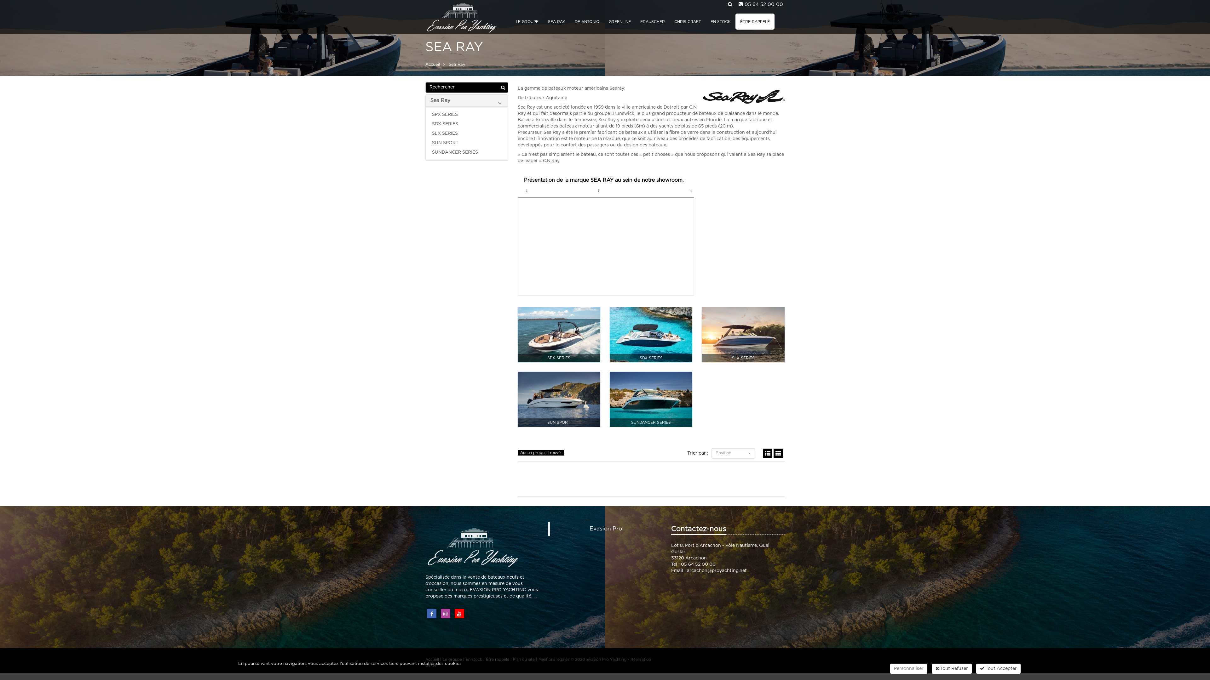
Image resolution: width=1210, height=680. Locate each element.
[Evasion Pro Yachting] (461, 17)
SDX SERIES (445, 124)
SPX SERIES (445, 114)
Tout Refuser (953, 668)
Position (724, 453)
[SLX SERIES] (743, 334)
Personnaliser (909, 668)
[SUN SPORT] (559, 399)
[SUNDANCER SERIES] (651, 399)
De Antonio (587, 22)
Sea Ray (556, 22)
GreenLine (620, 22)
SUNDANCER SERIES (455, 152)
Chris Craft (687, 22)
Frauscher (652, 22)
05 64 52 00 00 (764, 4)
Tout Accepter (1000, 668)
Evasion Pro (606, 529)
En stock (721, 22)
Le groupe (527, 22)
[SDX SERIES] (651, 334)
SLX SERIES (445, 133)
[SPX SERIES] (559, 334)
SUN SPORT (445, 143)
